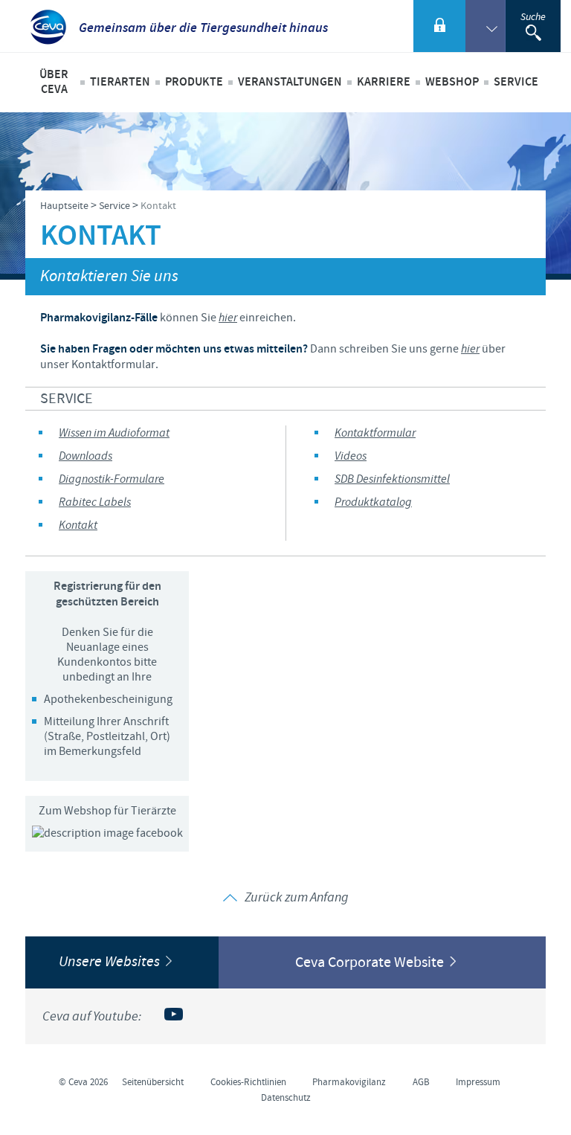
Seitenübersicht (153, 1082)
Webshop (452, 82)
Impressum (478, 1082)
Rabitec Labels (95, 502)
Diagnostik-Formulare (111, 479)
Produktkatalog (373, 502)
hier (228, 318)
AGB (421, 1082)
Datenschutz (286, 1098)
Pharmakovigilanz (349, 1082)
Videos (351, 456)
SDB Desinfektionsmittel (392, 479)
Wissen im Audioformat (114, 433)
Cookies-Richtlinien (248, 1082)
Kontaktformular (375, 433)
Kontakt (78, 525)
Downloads (85, 456)
